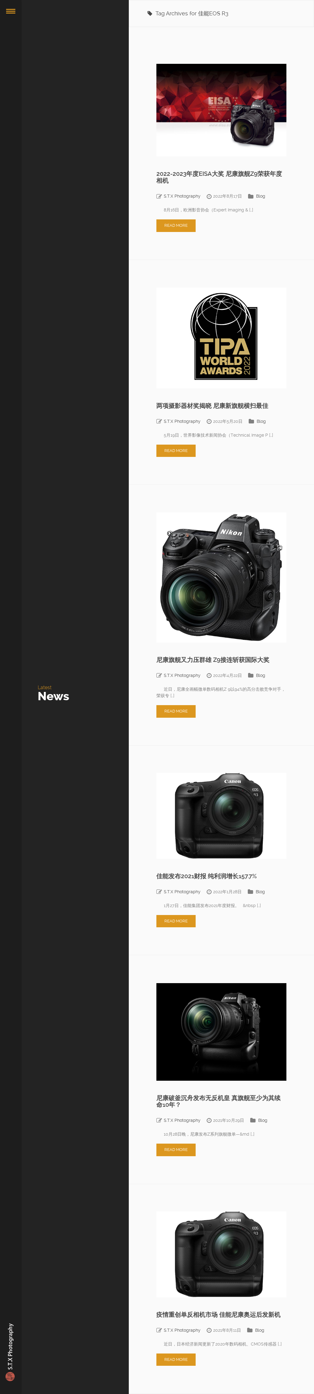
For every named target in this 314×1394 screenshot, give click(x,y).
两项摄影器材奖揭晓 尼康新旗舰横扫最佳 (212, 405)
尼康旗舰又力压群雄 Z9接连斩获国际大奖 (213, 659)
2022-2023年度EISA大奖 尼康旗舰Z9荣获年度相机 (219, 177)
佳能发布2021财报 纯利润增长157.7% (206, 876)
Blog (260, 196)
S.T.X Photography (182, 196)
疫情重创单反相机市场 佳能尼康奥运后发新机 (218, 1314)
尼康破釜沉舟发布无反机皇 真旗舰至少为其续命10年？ (218, 1101)
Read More (176, 225)
